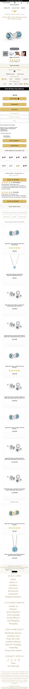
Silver (10, 84)
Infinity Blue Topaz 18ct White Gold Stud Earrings (14, 428)
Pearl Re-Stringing (13, 644)
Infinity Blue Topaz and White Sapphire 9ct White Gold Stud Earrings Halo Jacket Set (14, 397)
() (17, 11)
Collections (15, 8)
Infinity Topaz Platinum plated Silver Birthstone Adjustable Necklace (14, 275)
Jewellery (7, 8)
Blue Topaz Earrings (7, 212)
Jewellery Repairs (13, 641)
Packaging (13, 623)
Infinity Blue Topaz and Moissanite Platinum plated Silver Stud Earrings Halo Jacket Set (14, 336)
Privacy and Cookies (13, 650)
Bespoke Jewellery (13, 596)
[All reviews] (14, 60)
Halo (11, 79)
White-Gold (11, 74)
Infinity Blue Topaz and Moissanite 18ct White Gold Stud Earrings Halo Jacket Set (14, 459)
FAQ (14, 121)
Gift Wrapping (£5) (14, 81)
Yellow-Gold (20, 74)
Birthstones (13, 591)
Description (14, 109)
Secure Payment (14, 113)
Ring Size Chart (13, 638)
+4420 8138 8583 (6, 2)
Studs (5, 79)
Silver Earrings (20, 14)
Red (16, 84)
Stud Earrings (22, 216)
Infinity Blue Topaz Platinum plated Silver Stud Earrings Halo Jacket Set (14, 305)
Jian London (17, 686)
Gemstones (13, 593)
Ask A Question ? (14, 140)
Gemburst (25, 79)
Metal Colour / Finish (15, 70)
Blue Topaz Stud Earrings (20, 212)
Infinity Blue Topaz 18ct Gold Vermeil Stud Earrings (14, 524)
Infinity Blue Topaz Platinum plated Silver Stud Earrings (14, 244)
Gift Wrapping (13, 620)
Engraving (13, 647)
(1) (20, 370)
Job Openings (13, 666)
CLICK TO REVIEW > (14, 179)
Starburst (17, 79)
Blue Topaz (6, 216)
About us (13, 582)
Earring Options (14, 76)
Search (23, 8)
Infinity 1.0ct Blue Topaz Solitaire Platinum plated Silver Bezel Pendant (14, 555)
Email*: (7, 570)
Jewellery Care (13, 636)
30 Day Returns (13, 617)
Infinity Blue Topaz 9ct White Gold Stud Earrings (14, 367)
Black (21, 84)
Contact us (13, 606)
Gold (4, 84)
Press (13, 663)
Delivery (13, 609)
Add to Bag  (14, 98)
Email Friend (14, 145)
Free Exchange (13, 615)
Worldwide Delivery (13, 633)
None (27, 84)
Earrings (15, 14)
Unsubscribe (14, 573)
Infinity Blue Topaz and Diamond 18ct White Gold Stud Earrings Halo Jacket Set (14, 489)
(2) (20, 247)
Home (6, 14)
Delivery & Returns (14, 117)
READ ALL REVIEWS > (14, 175)
